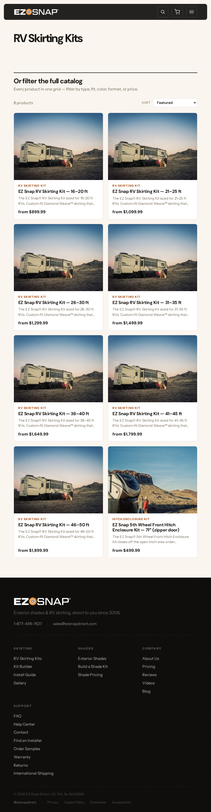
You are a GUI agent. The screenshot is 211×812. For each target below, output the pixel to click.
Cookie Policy (74, 802)
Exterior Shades (92, 658)
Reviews (149, 674)
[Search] (162, 12)
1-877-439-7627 (28, 623)
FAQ (17, 715)
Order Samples (27, 748)
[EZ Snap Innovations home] (36, 12)
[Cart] (177, 12)
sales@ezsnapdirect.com (75, 623)
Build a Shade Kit (93, 666)
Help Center (24, 724)
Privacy (53, 802)
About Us (150, 658)
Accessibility (121, 802)
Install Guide (25, 674)
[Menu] (191, 12)
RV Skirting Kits (28, 658)
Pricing (148, 666)
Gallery (20, 682)
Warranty (22, 756)
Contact (21, 732)
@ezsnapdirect (25, 802)
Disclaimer (98, 802)
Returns (21, 765)
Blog (146, 691)
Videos (148, 682)
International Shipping (34, 773)
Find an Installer (28, 740)
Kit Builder (23, 666)
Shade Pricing (90, 674)
